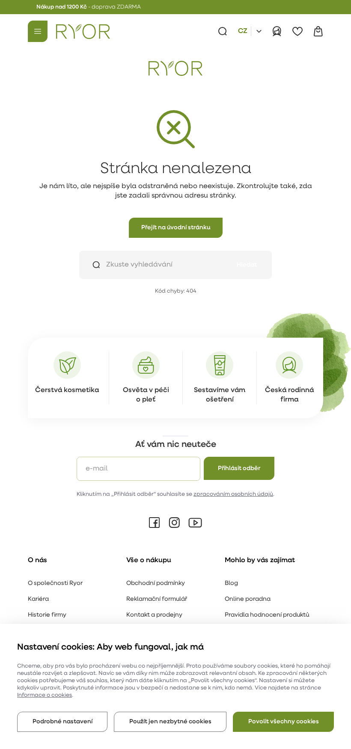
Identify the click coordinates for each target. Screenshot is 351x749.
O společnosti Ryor (55, 583)
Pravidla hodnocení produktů (267, 615)
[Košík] (318, 31)
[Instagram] (174, 522)
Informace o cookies (44, 695)
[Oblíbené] (297, 31)
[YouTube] (195, 522)
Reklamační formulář (156, 599)
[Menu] (38, 31)
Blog (231, 583)
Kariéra (38, 599)
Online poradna (248, 599)
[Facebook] (154, 522)
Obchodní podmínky (155, 583)
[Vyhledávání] (222, 31)
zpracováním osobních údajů (233, 494)
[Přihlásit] (277, 31)
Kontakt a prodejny (154, 615)
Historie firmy (47, 615)
